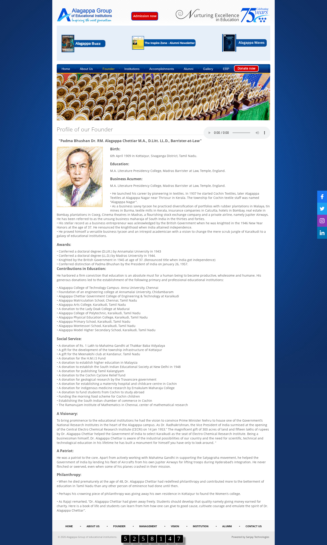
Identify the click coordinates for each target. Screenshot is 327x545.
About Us (86, 69)
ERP (226, 69)
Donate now (246, 68)
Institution (200, 526)
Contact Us (254, 526)
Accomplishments (161, 69)
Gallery (208, 69)
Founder (109, 69)
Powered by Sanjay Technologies (250, 537)
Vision (175, 526)
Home (66, 69)
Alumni (188, 69)
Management (148, 526)
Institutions (131, 69)
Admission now (144, 16)
